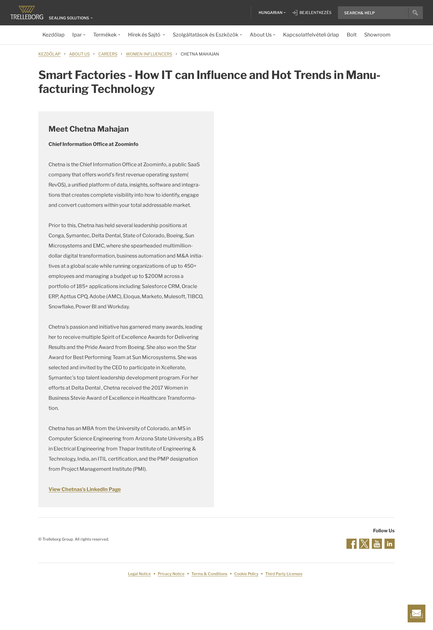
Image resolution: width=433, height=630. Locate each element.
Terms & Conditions (209, 573)
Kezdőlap (49, 53)
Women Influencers (149, 53)
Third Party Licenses (283, 573)
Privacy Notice (171, 573)
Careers (107, 53)
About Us (79, 53)
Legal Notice (139, 573)
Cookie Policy (246, 573)
